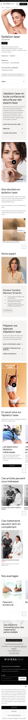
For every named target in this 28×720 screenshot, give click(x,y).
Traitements (8, 7)
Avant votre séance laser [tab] (11, 344)
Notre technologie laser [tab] (11, 124)
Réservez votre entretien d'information (13, 75)
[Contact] (17, 4)
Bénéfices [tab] (6, 129)
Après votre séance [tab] (9, 354)
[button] (26, 686)
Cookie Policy (4, 718)
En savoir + (12, 465)
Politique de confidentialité (13, 718)
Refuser (14, 711)
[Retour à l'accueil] (8, 4)
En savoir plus (4, 55)
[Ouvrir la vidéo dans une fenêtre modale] (14, 162)
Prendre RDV (23, 4)
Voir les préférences (14, 715)
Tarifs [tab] (3, 82)
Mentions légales (22, 718)
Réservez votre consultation (14, 640)
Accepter (14, 707)
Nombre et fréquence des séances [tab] (11, 349)
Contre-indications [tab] (10, 133)
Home (2, 7)
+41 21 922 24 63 (14, 653)
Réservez (4, 43)
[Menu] (1, 4)
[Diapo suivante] (24, 247)
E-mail (3, 675)
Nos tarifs (12, 55)
